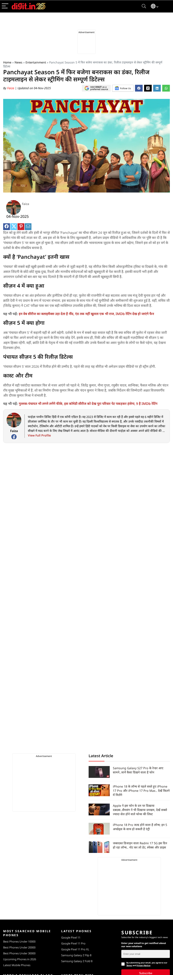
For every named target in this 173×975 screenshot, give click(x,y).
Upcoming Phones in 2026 (19, 959)
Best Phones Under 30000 (19, 953)
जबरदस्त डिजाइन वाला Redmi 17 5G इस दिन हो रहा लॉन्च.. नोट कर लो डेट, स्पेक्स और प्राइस (140, 845)
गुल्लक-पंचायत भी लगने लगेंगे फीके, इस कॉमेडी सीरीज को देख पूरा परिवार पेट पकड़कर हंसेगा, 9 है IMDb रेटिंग (88, 403)
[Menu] (5, 6)
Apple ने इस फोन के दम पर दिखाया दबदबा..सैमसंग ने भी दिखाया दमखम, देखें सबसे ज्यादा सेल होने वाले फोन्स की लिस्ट (140, 810)
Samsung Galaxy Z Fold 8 (76, 961)
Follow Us (125, 88)
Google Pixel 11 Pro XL (75, 949)
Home (7, 62)
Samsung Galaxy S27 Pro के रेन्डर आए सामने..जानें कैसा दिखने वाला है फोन (138, 770)
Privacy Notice (143, 965)
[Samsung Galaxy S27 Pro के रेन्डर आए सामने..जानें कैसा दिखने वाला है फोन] (99, 772)
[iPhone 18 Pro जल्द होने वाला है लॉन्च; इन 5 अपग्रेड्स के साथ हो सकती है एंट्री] (99, 829)
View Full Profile (39, 435)
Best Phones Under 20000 (19, 947)
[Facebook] (14, 437)
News (18, 62)
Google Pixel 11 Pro (73, 943)
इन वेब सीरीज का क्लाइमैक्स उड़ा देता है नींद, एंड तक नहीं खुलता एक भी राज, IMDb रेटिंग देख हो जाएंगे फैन (86, 313)
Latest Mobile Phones (16, 965)
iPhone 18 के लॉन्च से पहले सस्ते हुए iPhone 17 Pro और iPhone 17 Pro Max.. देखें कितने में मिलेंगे (141, 790)
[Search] (144, 6)
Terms (129, 965)
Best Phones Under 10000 (19, 941)
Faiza (11, 88)
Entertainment (36, 62)
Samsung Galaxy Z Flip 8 (76, 955)
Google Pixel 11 (70, 937)
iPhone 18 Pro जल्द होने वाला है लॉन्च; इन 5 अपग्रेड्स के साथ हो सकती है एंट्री (140, 827)
